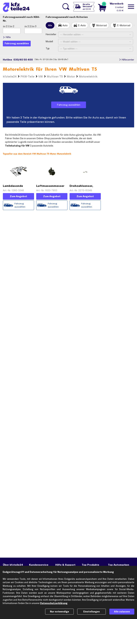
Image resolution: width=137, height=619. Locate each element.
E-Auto (82, 25)
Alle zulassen (122, 611)
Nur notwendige (59, 611)
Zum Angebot (18, 196)
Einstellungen (91, 611)
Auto (65, 25)
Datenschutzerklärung (53, 603)
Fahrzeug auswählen (68, 104)
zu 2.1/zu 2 (8, 26)
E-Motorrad (123, 25)
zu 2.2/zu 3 (30, 26)
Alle (50, 25)
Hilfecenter (127, 59)
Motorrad (101, 25)
